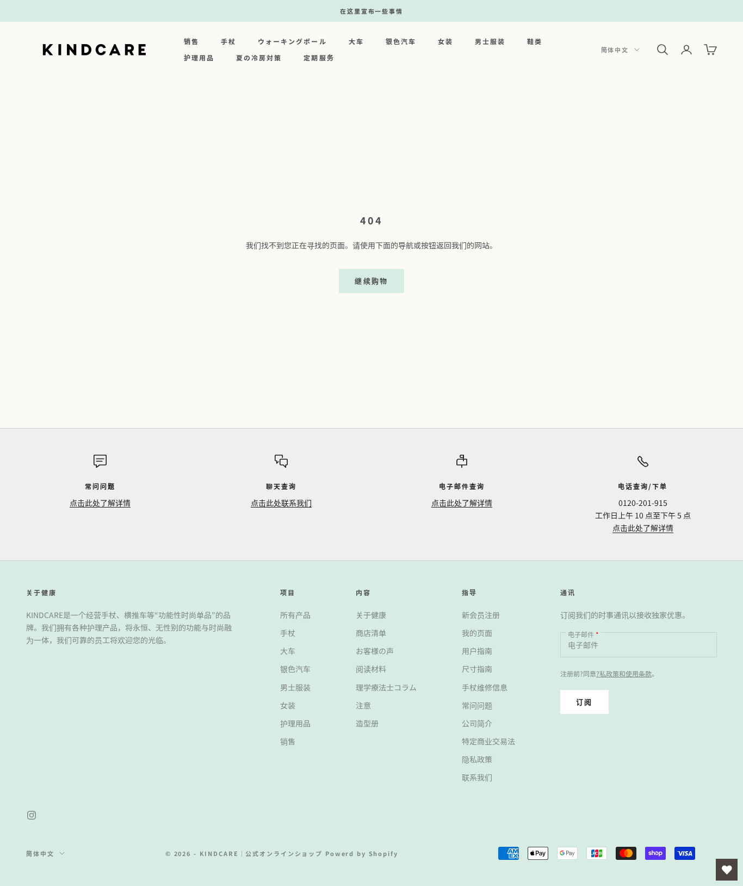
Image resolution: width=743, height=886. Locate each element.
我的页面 (477, 632)
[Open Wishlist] (727, 870)
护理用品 (199, 57)
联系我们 (477, 777)
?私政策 (607, 673)
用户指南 (477, 650)
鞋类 (534, 41)
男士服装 (490, 41)
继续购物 (371, 281)
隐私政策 (477, 759)
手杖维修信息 (484, 687)
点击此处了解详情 (100, 502)
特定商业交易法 (488, 741)
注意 (363, 705)
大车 (356, 41)
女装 (445, 41)
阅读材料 (371, 668)
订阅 (584, 701)
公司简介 (477, 723)
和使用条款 (635, 673)
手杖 (228, 41)
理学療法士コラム (386, 687)
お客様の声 (375, 650)
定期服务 (319, 57)
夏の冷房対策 (259, 57)
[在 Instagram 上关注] (31, 815)
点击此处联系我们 (281, 502)
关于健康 (371, 614)
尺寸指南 (477, 668)
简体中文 (615, 49)
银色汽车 (401, 41)
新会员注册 (481, 614)
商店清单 (371, 632)
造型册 (367, 723)
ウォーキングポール (292, 41)
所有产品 (295, 614)
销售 (191, 41)
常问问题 (477, 705)
